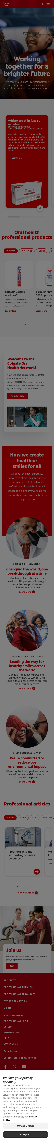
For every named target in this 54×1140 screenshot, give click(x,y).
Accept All (25, 1134)
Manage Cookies (25, 1125)
